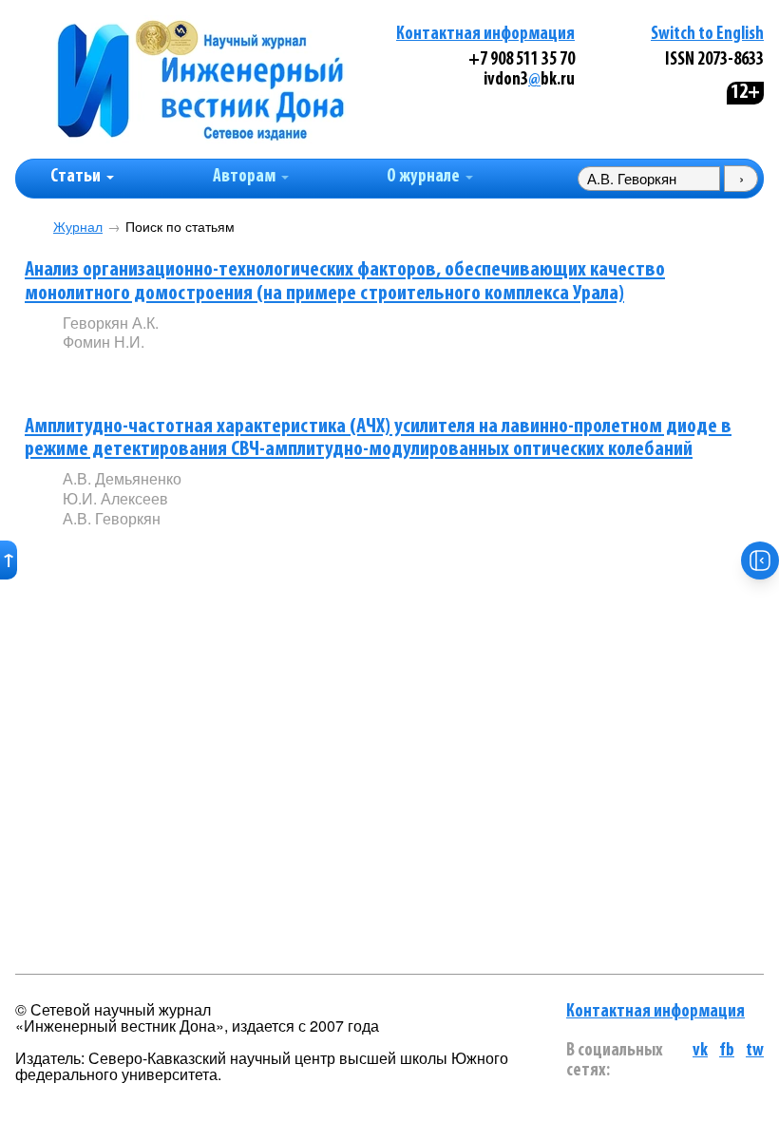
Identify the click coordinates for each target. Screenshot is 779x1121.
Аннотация (101, 375)
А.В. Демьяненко (122, 478)
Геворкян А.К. (111, 322)
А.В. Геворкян (112, 518)
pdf (207, 374)
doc (287, 549)
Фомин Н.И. (103, 341)
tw (755, 1051)
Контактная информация (485, 35)
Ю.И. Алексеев (115, 498)
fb (726, 1051)
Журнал (78, 227)
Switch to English (707, 35)
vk (700, 1051)
